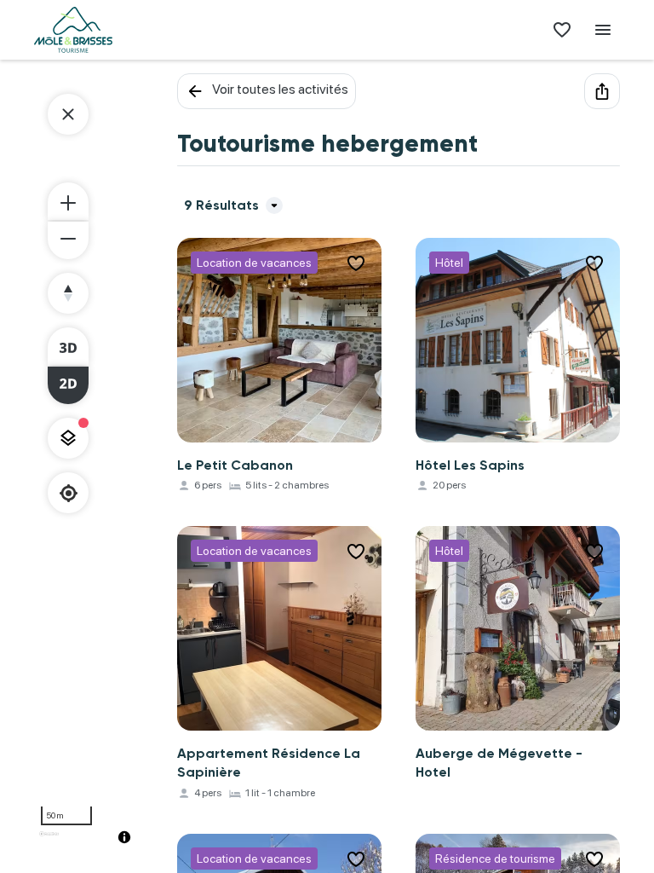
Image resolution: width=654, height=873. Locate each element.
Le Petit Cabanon (235, 465)
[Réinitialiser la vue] (68, 293)
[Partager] (602, 91)
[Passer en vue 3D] (68, 346)
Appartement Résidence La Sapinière (268, 762)
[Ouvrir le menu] (603, 30)
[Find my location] (68, 493)
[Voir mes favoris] (562, 30)
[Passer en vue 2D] (68, 385)
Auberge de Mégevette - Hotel (499, 762)
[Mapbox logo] (49, 841)
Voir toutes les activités (280, 89)
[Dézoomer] (68, 240)
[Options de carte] (68, 438)
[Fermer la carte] (68, 114)
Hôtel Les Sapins (470, 465)
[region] (88, 464)
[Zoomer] (68, 201)
